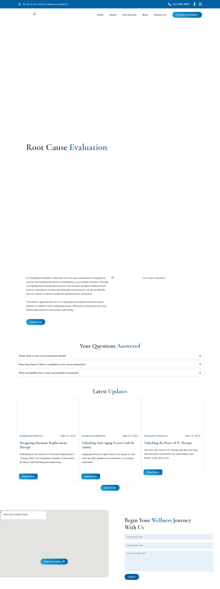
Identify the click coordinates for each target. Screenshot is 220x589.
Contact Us (160, 14)
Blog (145, 14)
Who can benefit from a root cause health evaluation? (49, 373)
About (112, 14)
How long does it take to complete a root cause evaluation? (52, 364)
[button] (110, 355)
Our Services (129, 14)
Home (100, 14)
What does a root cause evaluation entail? (42, 356)
